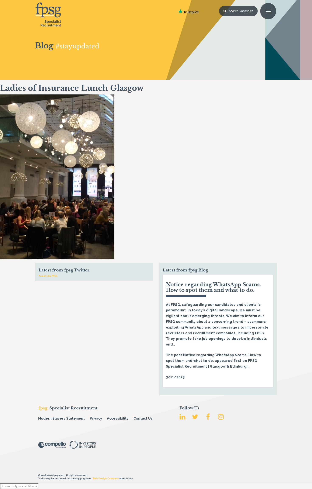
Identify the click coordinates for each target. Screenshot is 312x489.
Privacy (96, 418)
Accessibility (117, 418)
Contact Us (143, 418)
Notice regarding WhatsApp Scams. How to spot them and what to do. (213, 287)
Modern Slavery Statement (61, 418)
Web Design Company (106, 478)
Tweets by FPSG (48, 276)
